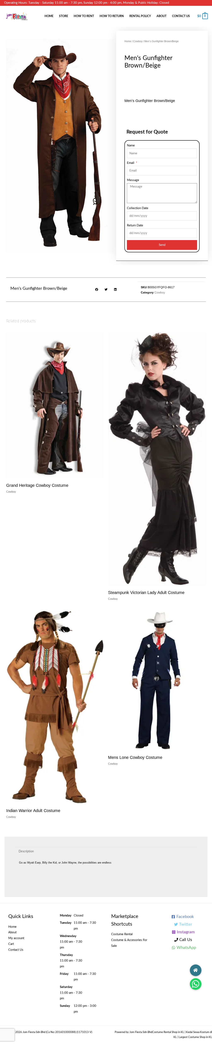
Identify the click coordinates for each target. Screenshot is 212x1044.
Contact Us (181, 16)
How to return (112, 16)
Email (131, 162)
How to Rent (84, 16)
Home (49, 16)
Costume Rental (122, 934)
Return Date (135, 225)
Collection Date (137, 208)
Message (133, 180)
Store (63, 16)
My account (16, 938)
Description (26, 851)
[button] (195, 984)
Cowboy (137, 41)
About (161, 16)
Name (131, 145)
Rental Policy (140, 16)
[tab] (26, 851)
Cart (11, 944)
